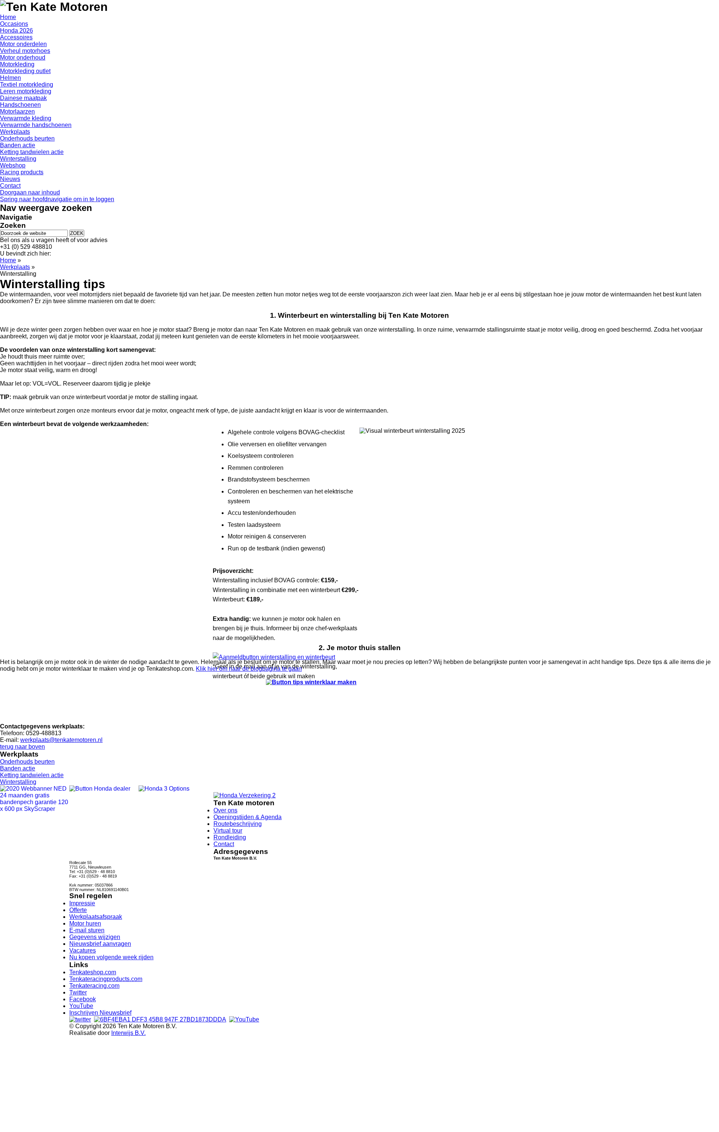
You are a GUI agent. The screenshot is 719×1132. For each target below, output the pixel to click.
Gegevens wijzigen (94, 937)
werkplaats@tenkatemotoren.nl (61, 740)
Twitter (78, 992)
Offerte (78, 910)
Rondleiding (229, 837)
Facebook (82, 999)
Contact (223, 844)
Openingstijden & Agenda (247, 817)
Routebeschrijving (237, 824)
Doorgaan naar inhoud (30, 192)
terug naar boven (22, 746)
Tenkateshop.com (92, 972)
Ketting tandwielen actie (32, 775)
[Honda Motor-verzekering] (244, 795)
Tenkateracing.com (94, 985)
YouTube (81, 1006)
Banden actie (17, 768)
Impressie (82, 903)
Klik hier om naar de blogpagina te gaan (249, 668)
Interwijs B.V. (128, 1033)
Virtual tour (227, 830)
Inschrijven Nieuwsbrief (100, 1012)
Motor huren (85, 923)
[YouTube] (244, 1019)
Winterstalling (18, 782)
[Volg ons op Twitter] (80, 1019)
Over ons (225, 810)
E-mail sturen (86, 930)
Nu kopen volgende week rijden (111, 957)
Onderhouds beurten (27, 761)
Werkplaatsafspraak (95, 917)
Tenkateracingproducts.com (105, 979)
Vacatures (82, 950)
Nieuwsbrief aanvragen (100, 944)
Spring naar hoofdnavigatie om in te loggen (57, 199)
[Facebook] (160, 1019)
